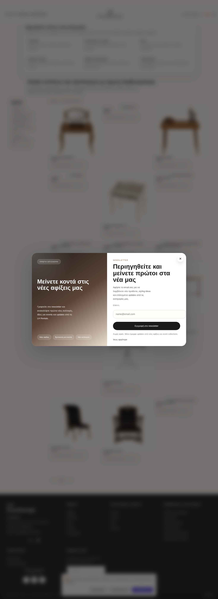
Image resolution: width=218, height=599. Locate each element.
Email (116, 305)
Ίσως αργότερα (120, 339)
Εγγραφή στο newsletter (146, 326)
